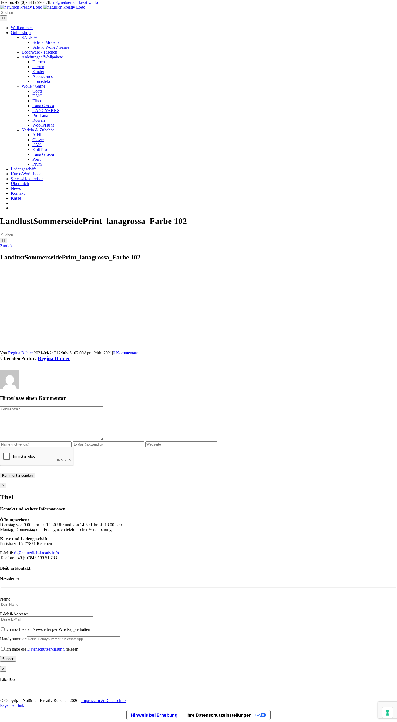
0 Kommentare (125, 353)
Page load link (12, 705)
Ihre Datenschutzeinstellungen (219, 715)
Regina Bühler (20, 353)
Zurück (6, 245)
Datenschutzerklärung (46, 649)
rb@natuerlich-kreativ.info (75, 2)
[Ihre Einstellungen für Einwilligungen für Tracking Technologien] (387, 712)
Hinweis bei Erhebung (154, 715)
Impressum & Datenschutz (103, 700)
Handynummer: (13, 639)
